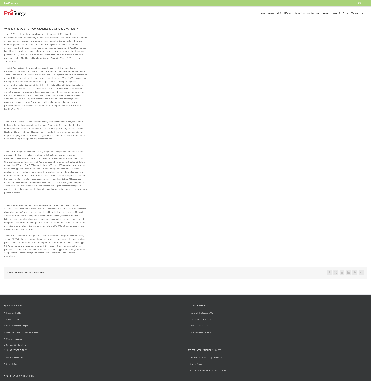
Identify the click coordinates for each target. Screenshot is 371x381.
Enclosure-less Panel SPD (201, 332)
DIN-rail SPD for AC (15, 357)
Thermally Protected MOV (201, 313)
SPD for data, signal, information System (208, 370)
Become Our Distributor (17, 345)
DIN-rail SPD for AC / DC (200, 319)
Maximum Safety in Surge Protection (23, 332)
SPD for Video (195, 364)
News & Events (13, 319)
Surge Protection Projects (17, 326)
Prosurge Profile (13, 313)
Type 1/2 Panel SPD (198, 326)
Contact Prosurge (14, 339)
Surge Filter (11, 364)
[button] (362, 13)
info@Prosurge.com (12, 3)
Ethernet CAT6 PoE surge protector (205, 357)
